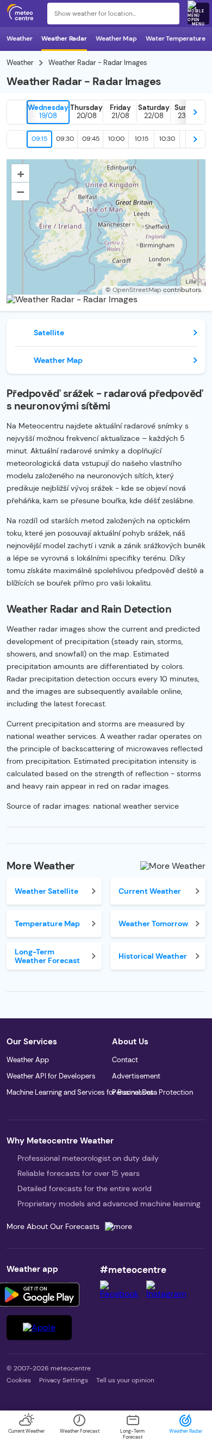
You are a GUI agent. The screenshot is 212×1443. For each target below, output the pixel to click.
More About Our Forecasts (53, 1226)
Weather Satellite (46, 891)
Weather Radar (63, 38)
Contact (125, 1059)
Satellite (49, 332)
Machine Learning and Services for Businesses (80, 1092)
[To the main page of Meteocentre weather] (23, 13)
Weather (20, 38)
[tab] (48, 112)
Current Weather (150, 891)
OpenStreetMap (137, 289)
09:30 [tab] (65, 138)
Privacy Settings (63, 1380)
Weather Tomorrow (153, 923)
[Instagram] (170, 1293)
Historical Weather (153, 956)
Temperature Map (47, 923)
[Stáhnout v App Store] (39, 1327)
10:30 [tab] (167, 138)
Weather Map (116, 38)
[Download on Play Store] (39, 1294)
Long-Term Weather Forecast (47, 956)
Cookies (19, 1380)
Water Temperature (175, 38)
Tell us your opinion (125, 1380)
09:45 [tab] (90, 138)
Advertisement (136, 1076)
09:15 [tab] (39, 138)
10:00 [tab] (116, 138)
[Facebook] (123, 1293)
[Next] (195, 112)
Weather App (28, 1059)
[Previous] (17, 112)
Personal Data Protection (152, 1092)
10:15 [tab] (141, 138)
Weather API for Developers (51, 1076)
